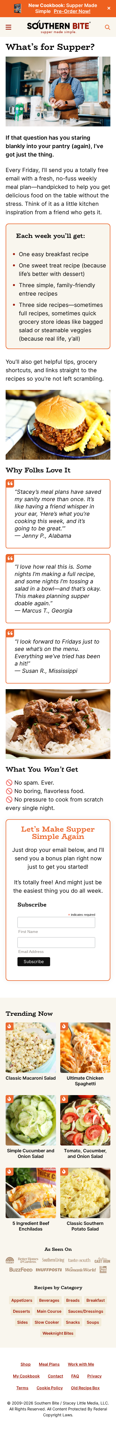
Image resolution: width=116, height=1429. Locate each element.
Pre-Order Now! (72, 11)
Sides (22, 1322)
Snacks (73, 1322)
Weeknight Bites (58, 1333)
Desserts (21, 1311)
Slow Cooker (47, 1322)
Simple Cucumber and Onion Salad (30, 1153)
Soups (93, 1322)
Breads (73, 1300)
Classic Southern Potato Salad (85, 1226)
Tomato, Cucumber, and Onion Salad (85, 1153)
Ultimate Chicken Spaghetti (85, 1081)
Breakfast (95, 1300)
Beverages (49, 1300)
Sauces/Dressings (85, 1311)
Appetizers (21, 1300)
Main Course (49, 1311)
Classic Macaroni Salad (31, 1078)
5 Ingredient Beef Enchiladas (30, 1226)
